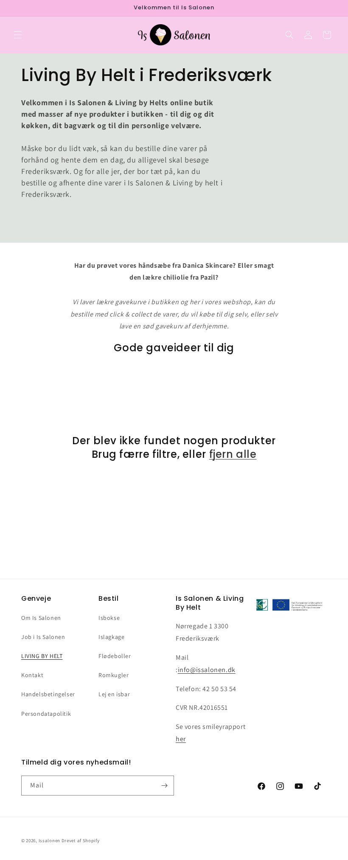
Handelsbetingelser (48, 694)
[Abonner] (164, 786)
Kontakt (32, 675)
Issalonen (49, 840)
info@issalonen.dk (207, 669)
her (181, 738)
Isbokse (109, 618)
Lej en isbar (114, 694)
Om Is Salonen (41, 618)
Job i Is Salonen (43, 637)
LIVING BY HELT (41, 656)
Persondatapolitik (46, 713)
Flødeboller (114, 656)
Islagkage (111, 637)
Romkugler (113, 675)
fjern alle (233, 454)
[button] (17, 34)
